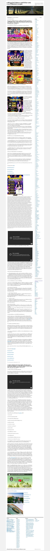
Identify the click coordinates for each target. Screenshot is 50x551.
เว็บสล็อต (18, 226)
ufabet (15, 217)
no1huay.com (30, 208)
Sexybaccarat (36, 164)
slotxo (30, 214)
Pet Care (12, 209)
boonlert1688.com (37, 49)
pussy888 (36, 306)
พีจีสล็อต (11, 222)
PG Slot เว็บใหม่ (22, 209)
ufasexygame (29, 217)
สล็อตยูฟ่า (10, 224)
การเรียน (23, 219)
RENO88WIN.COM (28, 212)
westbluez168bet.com (24, 218)
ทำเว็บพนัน (36, 222)
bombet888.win (27, 199)
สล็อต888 (17, 223)
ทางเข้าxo (36, 221)
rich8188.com (8, 213)
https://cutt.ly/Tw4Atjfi (26, 502)
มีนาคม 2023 (18, 547)
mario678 (8, 207)
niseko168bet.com (25, 208)
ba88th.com (8, 198)
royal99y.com (12, 213)
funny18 (36, 69)
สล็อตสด (12, 224)
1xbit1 (23, 196)
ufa (30, 216)
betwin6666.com (11, 199)
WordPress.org (36, 521)
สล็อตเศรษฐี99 (9, 341)
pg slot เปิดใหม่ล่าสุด (18, 209)
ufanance (23, 217)
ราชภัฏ (22, 222)
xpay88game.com (16, 219)
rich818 (31, 212)
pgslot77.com (36, 138)
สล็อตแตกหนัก (36, 255)
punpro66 (36, 283)
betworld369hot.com (16, 199)
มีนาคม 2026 (18, 522)
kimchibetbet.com (9, 205)
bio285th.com (19, 199)
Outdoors (36, 120)
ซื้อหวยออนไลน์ (36, 296)
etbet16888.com (9, 201)
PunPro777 (36, 148)
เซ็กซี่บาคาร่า (16, 225)
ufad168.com (17, 217)
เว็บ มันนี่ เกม (26, 225)
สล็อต (17, 129)
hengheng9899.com (13, 203)
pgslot (22, 210)
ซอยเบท (13, 220)
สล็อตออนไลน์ (14, 224)
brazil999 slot (36, 50)
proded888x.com (37, 145)
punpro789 (8, 212)
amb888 (36, 35)
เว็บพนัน (16, 226)
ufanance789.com (26, 217)
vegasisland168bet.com (9, 218)
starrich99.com (25, 215)
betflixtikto (23, 198)
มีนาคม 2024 (18, 539)
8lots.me (36, 26)
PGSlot (8, 521)
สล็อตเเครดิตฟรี (27, 224)
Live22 (20, 206)
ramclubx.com (24, 212)
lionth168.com (14, 206)
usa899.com (36, 198)
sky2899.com (18, 214)
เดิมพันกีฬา (19, 225)
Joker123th (11, 520)
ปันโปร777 (29, 221)
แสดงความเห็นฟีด (37, 520)
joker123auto (36, 87)
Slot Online (22, 214)
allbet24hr (36, 33)
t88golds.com (36, 180)
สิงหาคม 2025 (18, 527)
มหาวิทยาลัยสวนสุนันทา (16, 222)
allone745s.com (36, 34)
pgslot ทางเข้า (24, 210)
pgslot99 (14, 521)
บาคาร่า (8, 221)
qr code (22, 212)
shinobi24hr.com (9, 214)
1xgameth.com (25, 196)
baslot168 (19, 198)
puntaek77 (11, 212)
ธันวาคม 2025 (18, 524)
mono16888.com (30, 207)
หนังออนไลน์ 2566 (37, 258)
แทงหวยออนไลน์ (19, 227)
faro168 (15, 201)
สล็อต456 (36, 240)
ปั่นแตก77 (26, 221)
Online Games (36, 119)
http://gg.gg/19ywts (26, 500)
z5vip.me (21, 219)
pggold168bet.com (14, 210)
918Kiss (36, 27)
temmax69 (36, 183)
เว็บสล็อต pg (20, 226)
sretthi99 (12, 215)
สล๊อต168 (13, 531)
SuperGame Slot (36, 179)
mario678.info (11, 207)
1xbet (21, 196)
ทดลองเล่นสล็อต (37, 217)
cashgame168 (36, 52)
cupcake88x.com (13, 200)
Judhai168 (36, 89)
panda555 (36, 122)
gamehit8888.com (37, 70)
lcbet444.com (8, 206)
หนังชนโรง (36, 257)
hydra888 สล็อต (36, 82)
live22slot (23, 206)
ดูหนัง (15, 220)
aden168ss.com (36, 32)
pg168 (29, 209)
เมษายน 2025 (18, 530)
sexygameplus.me (37, 165)
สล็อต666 (12, 223)
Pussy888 (13, 212)
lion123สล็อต (12, 206)
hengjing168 (17, 203)
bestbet (21, 198)
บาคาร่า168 (12, 221)
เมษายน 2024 (18, 538)
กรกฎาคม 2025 (18, 528)
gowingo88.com (30, 202)
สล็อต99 (21, 223)
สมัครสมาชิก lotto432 (37, 235)
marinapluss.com (37, 105)
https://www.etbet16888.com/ (38, 80)
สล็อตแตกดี (30, 224)
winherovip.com (9, 219)
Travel (26, 216)
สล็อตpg (23, 223)
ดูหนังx (17, 220)
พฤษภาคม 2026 (18, 521)
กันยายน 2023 (18, 543)
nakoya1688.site (15, 208)
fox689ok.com (28, 201)
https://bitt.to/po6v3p (9, 171)
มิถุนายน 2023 (18, 545)
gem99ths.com (11, 202)
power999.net (36, 144)
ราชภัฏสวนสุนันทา (25, 222)
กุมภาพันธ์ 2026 (18, 523)
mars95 (16, 207)
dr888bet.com (19, 200)
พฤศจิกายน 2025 (18, 525)
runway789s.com (15, 213)
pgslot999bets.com (37, 140)
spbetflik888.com (9, 215)
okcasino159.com (37, 118)
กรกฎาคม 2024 (18, 536)
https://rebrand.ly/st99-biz (10, 352)
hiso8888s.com (20, 203)
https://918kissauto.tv (37, 282)
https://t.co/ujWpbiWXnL (27, 498)
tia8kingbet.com (15, 216)
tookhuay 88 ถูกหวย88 (23, 216)
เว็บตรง (28, 225)
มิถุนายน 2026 (18, 520)
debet (16, 200)
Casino (36, 53)
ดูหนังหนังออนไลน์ (19, 220)
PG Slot (15, 209)
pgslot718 (31, 210)
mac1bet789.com (37, 103)
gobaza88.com (23, 202)
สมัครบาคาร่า (10, 527)
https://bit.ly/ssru (26, 492)
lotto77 (30, 206)
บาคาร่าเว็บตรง (19, 221)
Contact (13, 14)
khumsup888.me (36, 90)
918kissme (36, 29)
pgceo (9, 210)
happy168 (8, 203)
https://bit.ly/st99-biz (9, 350)
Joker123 (36, 86)
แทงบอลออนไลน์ (13, 227)
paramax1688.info (9, 209)
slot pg (24, 214)
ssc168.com (14, 215)
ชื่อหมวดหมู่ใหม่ (11, 220)
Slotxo (10, 523)
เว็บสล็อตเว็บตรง (23, 226)
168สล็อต (8, 519)
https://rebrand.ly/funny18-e (10, 167)
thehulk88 (8, 216)
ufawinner (36, 196)
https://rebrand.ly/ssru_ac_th (27, 494)
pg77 (31, 209)
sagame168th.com (25, 213)
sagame (18, 213)
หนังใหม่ (36, 259)
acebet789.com (36, 31)
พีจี (9, 222)
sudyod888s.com (29, 215)
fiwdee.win (26, 201)
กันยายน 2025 (18, 526)
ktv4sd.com (25, 205)
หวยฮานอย (11, 225)
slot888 (35, 304)
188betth (20, 196)
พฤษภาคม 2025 (18, 529)
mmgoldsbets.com (26, 207)
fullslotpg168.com (37, 68)
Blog (10, 14)
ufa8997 (13, 217)
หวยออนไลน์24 (36, 260)
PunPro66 (36, 147)
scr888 (36, 162)
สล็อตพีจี (30, 223)
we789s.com (20, 218)
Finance (23, 201)
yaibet (19, 219)
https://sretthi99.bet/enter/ (25, 203)
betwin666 (8, 199)
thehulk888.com (11, 216)
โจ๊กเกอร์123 (25, 227)
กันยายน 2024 (18, 535)
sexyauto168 (36, 163)
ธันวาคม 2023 (18, 541)
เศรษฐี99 (10, 227)
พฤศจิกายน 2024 (18, 533)
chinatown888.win (9, 200)
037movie (10, 196)
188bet (18, 196)
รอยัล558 (20, 222)
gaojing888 (8, 202)
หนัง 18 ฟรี (36, 256)
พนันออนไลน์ (36, 229)
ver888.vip (14, 218)
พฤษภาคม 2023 (18, 546)
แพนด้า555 (22, 227)
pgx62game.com (36, 142)
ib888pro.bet (36, 83)
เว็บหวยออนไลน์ (27, 226)
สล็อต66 (10, 223)
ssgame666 (21, 215)
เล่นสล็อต (24, 225)
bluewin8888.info (23, 199)
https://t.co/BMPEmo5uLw (10, 358)
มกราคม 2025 (18, 532)
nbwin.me (22, 208)
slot (20, 214)
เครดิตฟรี (13, 225)
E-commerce (26, 200)
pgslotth (35, 312)
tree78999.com (28, 216)
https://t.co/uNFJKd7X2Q (26, 174)
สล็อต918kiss (19, 223)
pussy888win (19, 212)
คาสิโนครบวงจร (27, 219)
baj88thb (14, 198)
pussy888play (16, 212)
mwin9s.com (8, 208)
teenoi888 (36, 182)
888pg (31, 196)
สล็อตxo (28, 223)
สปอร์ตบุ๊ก (28, 222)
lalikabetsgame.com (29, 205)
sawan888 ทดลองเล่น (29, 213)
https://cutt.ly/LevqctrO (10, 356)
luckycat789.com (37, 101)
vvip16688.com (16, 218)
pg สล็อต (25, 209)
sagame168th (20, 213)
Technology (36, 181)
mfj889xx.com (22, 207)
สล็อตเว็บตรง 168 (24, 224)
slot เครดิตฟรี (26, 214)
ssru (23, 215)
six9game (16, 214)
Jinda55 (36, 85)
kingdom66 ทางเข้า (13, 205)
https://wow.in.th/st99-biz (10, 354)
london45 (28, 206)
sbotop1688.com (36, 161)
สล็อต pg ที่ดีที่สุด (37, 237)
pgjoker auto (17, 210)
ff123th (21, 201)
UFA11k (8, 217)
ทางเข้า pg (36, 220)
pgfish (11, 210)
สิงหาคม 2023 (18, 544)
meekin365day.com (19, 207)
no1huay (28, 208)
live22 (35, 291)
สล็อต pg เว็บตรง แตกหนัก (38, 238)
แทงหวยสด (16, 227)
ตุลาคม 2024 (18, 534)
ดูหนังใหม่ (30, 220)
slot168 (29, 214)
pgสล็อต (36, 143)
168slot (16, 196)
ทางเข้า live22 (36, 219)
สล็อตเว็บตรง (20, 224)
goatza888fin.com (15, 202)
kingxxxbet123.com (18, 205)
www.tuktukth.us (12, 219)
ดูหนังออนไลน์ (23, 220)
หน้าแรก (8, 14)
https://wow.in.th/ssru (26, 496)
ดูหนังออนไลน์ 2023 (27, 220)
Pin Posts (27, 14)
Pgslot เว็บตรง (28, 210)
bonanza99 (30, 199)
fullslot (36, 66)
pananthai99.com (37, 121)
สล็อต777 (14, 223)
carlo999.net (36, 51)
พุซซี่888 (13, 222)
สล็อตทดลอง (36, 308)
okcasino (36, 117)
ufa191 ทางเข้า (10, 217)
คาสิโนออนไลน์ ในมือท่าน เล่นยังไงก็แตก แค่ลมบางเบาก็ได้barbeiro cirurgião (19, 3)
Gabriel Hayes (15, 362)
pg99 (8, 210)
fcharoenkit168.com (19, 201)
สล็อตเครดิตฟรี (17, 224)
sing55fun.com (12, 214)
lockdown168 (25, 206)
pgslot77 (36, 137)
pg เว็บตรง (27, 209)
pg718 (36, 129)
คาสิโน (25, 219)
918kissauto (36, 28)
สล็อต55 (8, 223)
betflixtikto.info (26, 198)
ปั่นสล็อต (22, 221)
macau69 (36, 104)
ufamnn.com (20, 217)
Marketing (14, 207)
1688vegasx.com (13, 196)
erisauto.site (29, 200)
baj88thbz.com (16, 198)
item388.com (36, 84)
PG (35, 124)
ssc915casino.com (18, 215)
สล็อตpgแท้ (26, 223)
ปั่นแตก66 (24, 221)
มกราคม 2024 (18, 540)
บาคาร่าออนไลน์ (15, 221)
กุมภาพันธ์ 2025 (18, 531)
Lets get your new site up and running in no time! (20, 14)
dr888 (17, 200)
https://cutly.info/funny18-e (10, 169)
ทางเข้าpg (12, 524)
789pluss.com (28, 196)
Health (10, 203)
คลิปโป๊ (35, 309)
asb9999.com (36, 36)
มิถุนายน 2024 (18, 537)
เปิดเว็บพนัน (21, 225)
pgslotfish (36, 141)
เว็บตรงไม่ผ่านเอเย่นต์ (13, 226)
